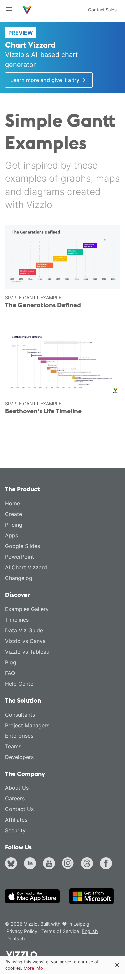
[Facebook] (107, 864)
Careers (15, 798)
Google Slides (22, 546)
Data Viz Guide (24, 630)
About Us (17, 787)
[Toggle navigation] (12, 9)
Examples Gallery (27, 609)
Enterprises (19, 735)
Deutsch (15, 938)
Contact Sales (102, 9)
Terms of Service (60, 931)
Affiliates (16, 819)
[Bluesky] (12, 864)
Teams (13, 746)
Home (12, 503)
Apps (11, 535)
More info (33, 968)
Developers (19, 757)
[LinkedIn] (31, 864)
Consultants (20, 714)
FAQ (10, 673)
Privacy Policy (21, 931)
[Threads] (88, 864)
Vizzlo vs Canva (25, 641)
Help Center (20, 683)
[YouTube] (50, 864)
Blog (10, 662)
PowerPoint (19, 556)
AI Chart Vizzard (26, 567)
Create (13, 514)
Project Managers (27, 725)
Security (15, 830)
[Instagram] (69, 864)
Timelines (17, 619)
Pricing (13, 524)
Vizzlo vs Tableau (27, 651)
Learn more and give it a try (45, 80)
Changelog (18, 578)
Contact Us (19, 809)
